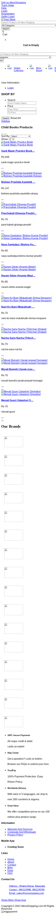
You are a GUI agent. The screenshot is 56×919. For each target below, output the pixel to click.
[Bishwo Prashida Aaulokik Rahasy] (21, 174)
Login (4, 11)
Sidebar (5, 121)
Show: (4, 139)
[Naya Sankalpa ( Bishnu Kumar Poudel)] (24, 237)
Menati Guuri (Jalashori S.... (17, 400)
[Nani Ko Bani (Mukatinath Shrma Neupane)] (26, 299)
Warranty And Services (20, 829)
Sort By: (5, 136)
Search (5, 118)
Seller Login (8, 16)
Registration (8, 13)
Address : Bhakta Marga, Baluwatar (27, 886)
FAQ (9, 873)
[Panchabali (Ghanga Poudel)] (18, 206)
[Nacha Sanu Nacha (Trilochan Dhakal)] (24, 330)
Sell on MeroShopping (13, 2)
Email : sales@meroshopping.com (26, 893)
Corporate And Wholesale (21, 832)
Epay (10, 870)
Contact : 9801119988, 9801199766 (26, 889)
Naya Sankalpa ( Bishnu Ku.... (18, 244)
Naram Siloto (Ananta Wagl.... (18, 275)
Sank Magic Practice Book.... (18, 151)
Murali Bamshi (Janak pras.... (18, 369)
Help (4, 8)
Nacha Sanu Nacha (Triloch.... (18, 338)
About (10, 862)
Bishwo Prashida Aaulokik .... (18, 182)
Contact (11, 864)
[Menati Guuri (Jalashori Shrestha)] (21, 393)
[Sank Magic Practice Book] (17, 143)
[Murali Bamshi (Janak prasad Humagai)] (24, 361)
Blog (10, 867)
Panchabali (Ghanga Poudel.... (19, 213)
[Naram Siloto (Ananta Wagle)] (18, 268)
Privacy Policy (15, 834)
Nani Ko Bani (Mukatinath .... (17, 307)
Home (10, 859)
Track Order (7, 5)
